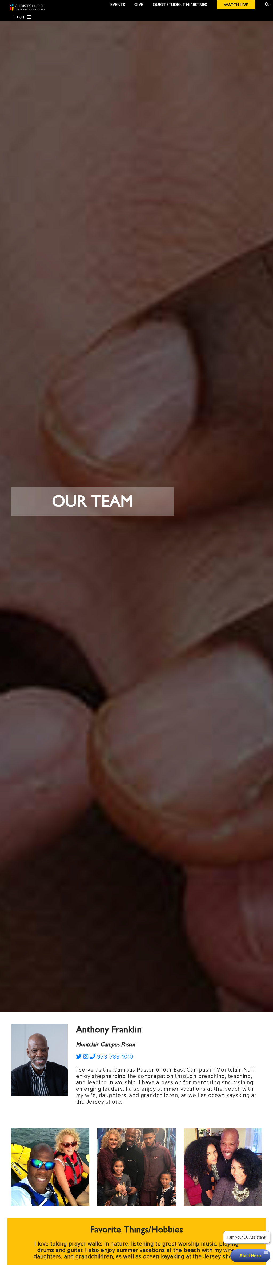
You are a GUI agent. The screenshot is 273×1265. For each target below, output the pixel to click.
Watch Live (236, 4)
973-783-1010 (114, 1056)
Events (117, 4)
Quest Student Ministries (180, 4)
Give (138, 4)
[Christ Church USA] (27, 7)
